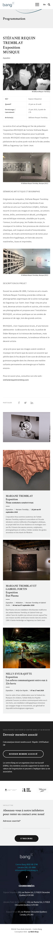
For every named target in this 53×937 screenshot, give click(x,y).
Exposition (6, 58)
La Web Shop (33, 932)
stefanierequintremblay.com (16, 379)
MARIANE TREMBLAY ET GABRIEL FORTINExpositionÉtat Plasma (21, 590)
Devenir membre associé (23, 754)
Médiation (19, 603)
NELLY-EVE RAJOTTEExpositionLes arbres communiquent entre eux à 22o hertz (26, 678)
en (44, 4)
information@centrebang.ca (26, 870)
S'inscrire (26, 838)
